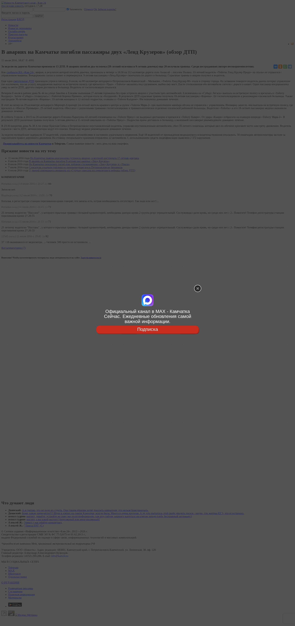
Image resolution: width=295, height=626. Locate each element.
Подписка (147, 329)
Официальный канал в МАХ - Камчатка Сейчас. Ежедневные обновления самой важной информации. (147, 316)
